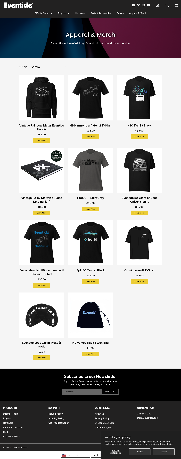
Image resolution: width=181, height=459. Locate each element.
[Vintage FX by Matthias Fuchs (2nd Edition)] (41, 172)
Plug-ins (62, 13)
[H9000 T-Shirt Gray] (90, 172)
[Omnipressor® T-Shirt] (139, 244)
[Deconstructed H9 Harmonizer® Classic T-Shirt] (41, 244)
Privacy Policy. (166, 444)
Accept (140, 451)
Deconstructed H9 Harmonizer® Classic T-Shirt (42, 272)
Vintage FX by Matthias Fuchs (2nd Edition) (41, 199)
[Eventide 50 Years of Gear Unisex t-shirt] (139, 172)
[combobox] (75, 455)
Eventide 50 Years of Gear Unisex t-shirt (139, 199)
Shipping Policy (56, 418)
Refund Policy (55, 413)
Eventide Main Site (104, 423)
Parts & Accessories (101, 13)
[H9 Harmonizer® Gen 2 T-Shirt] (90, 99)
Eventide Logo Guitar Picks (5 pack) (42, 344)
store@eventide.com (147, 418)
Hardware (80, 13)
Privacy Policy (102, 418)
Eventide (8, 447)
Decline (163, 451)
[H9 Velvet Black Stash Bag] (90, 317)
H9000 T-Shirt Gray (90, 198)
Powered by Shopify (20, 447)
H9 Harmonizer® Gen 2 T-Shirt (90, 125)
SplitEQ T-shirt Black (90, 270)
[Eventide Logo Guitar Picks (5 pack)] (41, 317)
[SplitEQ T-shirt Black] (90, 244)
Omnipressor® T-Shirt (139, 270)
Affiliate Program (103, 427)
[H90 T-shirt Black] (139, 99)
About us (99, 413)
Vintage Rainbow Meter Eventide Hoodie (41, 127)
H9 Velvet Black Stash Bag (90, 342)
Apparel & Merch (137, 13)
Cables (120, 13)
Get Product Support (58, 423)
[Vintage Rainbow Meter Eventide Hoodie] (41, 99)
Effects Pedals (42, 13)
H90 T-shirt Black (139, 125)
